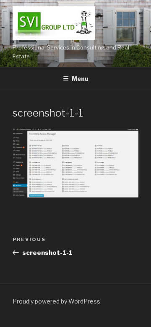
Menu (80, 78)
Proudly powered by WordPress (56, 301)
